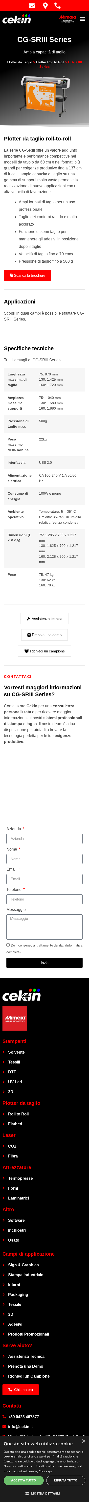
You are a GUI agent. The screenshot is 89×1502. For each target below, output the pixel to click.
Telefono (14, 889)
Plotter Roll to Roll (50, 62)
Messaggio (16, 909)
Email (12, 869)
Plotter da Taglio (19, 62)
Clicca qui (46, 1471)
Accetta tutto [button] (23, 1480)
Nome (12, 849)
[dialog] (44, 1469)
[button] (82, 19)
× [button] (83, 1441)
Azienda (14, 829)
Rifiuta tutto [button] (65, 1480)
